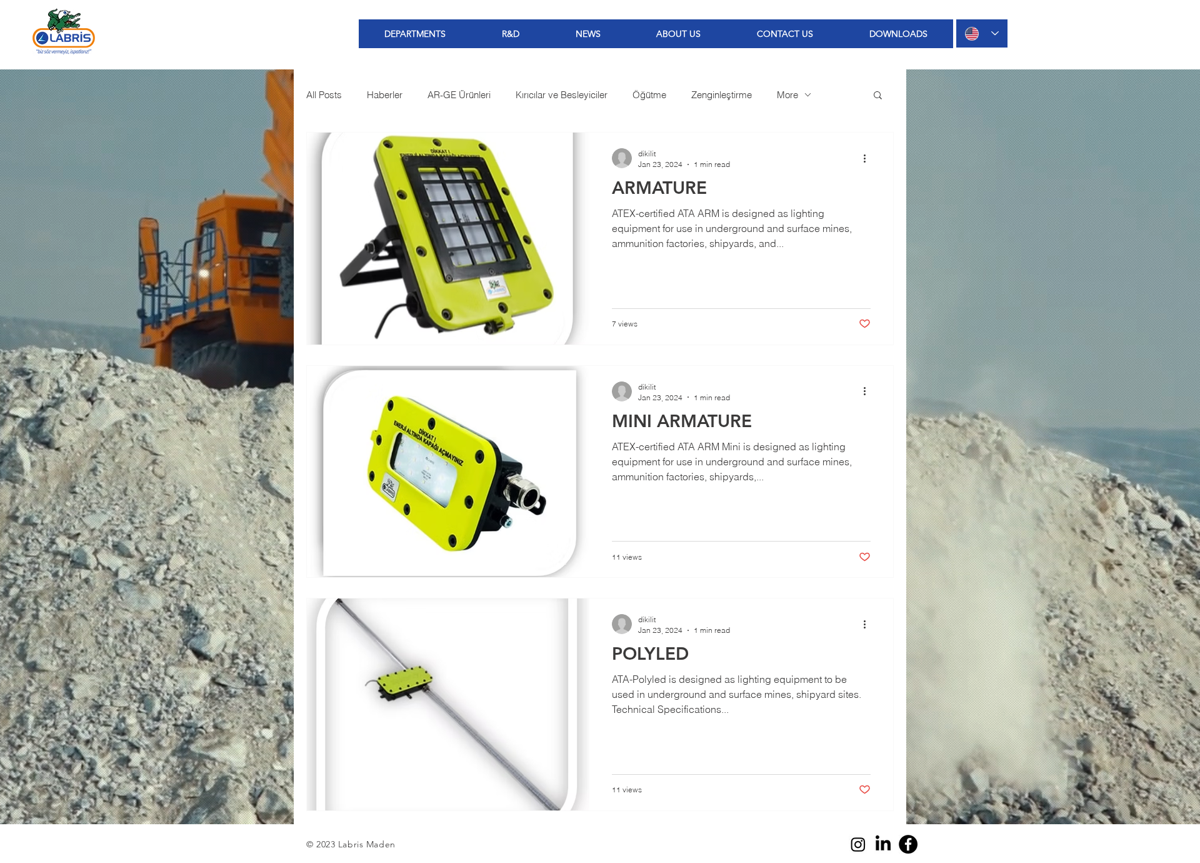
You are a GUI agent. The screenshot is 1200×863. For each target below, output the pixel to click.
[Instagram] (858, 844)
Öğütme (649, 95)
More (787, 95)
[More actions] (868, 158)
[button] (878, 96)
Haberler (384, 95)
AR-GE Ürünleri (459, 95)
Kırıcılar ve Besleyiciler (562, 95)
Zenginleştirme (721, 95)
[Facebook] (908, 844)
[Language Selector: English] (982, 33)
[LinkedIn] (883, 844)
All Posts (324, 95)
